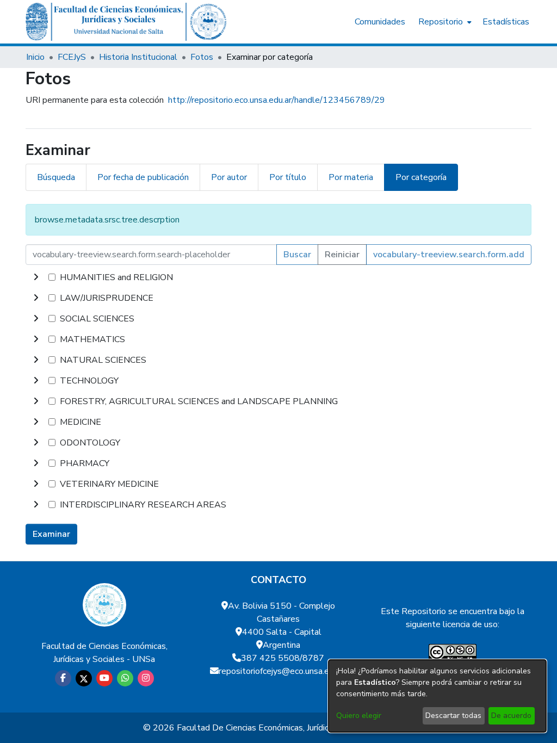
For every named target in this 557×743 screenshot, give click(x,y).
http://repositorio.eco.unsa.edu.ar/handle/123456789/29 (276, 100)
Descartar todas (453, 715)
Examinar (51, 534)
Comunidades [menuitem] (380, 22)
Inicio (35, 57)
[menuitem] (444, 22)
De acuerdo (511, 715)
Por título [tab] (287, 177)
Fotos (201, 57)
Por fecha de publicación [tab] (143, 177)
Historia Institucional (138, 57)
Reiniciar (342, 255)
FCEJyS (72, 57)
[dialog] (437, 696)
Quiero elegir (358, 715)
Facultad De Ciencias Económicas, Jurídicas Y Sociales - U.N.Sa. (295, 728)
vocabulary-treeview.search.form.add (448, 255)
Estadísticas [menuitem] (505, 22)
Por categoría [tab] (421, 177)
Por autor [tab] (229, 177)
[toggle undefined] (36, 277)
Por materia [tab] (351, 177)
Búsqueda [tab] (56, 177)
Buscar (297, 255)
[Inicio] (126, 22)
